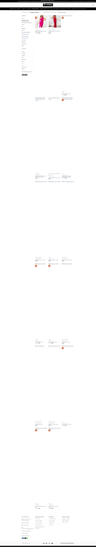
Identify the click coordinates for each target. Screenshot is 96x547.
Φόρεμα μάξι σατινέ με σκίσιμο (66, 424)
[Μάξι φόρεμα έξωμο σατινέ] (41, 300)
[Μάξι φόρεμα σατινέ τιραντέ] (55, 300)
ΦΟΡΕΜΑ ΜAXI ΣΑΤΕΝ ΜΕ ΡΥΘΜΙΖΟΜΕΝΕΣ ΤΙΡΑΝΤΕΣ (66, 176)
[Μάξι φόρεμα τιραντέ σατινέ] (68, 52)
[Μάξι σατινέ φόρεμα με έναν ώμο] (68, 218)
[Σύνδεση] (90, 5)
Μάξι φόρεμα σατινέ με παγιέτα (53, 259)
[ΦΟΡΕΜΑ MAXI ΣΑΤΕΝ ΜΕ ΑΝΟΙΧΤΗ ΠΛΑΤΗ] (55, 21)
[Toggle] (33, 22)
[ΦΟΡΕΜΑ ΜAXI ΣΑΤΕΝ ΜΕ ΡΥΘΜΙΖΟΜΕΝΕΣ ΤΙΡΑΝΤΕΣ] (68, 134)
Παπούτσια (79, 8)
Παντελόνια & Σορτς (63, 8)
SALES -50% (84, 8)
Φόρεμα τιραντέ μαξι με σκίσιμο (53, 424)
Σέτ (26, 8)
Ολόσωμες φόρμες (42, 8)
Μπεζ (23, 57)
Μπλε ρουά (24, 59)
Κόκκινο (23, 51)
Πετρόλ (23, 61)
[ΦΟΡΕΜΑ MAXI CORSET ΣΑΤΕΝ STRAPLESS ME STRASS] (41, 134)
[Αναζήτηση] (87, 5)
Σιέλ (22, 65)
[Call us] (27, 538)
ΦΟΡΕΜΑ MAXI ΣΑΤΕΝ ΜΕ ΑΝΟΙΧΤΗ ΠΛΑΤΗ (54, 32)
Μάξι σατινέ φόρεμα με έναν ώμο (67, 259)
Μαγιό (48, 8)
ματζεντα (23, 55)
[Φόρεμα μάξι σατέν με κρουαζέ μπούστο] (55, 465)
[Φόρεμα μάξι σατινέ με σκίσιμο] (68, 383)
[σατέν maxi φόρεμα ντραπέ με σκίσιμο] (55, 134)
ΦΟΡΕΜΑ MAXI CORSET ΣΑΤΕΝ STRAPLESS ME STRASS (40, 176)
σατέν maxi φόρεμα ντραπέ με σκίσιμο (54, 177)
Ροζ (22, 63)
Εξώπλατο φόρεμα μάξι (38, 424)
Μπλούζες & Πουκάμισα (54, 8)
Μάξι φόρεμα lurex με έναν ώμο (40, 259)
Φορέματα (29, 8)
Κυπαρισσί (24, 53)
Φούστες (69, 8)
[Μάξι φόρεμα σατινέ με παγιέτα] (55, 218)
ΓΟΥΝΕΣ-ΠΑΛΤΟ (74, 8)
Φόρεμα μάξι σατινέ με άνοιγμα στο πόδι (40, 507)
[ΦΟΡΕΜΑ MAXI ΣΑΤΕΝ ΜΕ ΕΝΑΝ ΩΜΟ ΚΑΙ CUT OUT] (41, 21)
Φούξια (23, 69)
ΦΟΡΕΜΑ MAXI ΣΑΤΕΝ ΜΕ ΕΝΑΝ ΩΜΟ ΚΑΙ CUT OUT (40, 32)
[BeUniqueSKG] (48, 4)
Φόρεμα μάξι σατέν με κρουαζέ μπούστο (53, 507)
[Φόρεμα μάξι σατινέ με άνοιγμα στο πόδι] (41, 465)
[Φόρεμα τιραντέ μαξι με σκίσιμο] (55, 383)
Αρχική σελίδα (25, 12)
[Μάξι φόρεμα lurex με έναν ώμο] (41, 218)
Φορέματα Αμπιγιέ (35, 8)
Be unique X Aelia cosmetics (15, 8)
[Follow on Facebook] (22, 538)
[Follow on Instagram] (24, 538)
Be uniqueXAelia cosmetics (27, 22)
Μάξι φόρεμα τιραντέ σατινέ (66, 93)
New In (23, 8)
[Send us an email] (25, 538)
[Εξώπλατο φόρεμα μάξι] (41, 383)
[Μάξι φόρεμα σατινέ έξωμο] (68, 300)
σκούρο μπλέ (24, 67)
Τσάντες (23, 18)
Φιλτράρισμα (24, 74)
